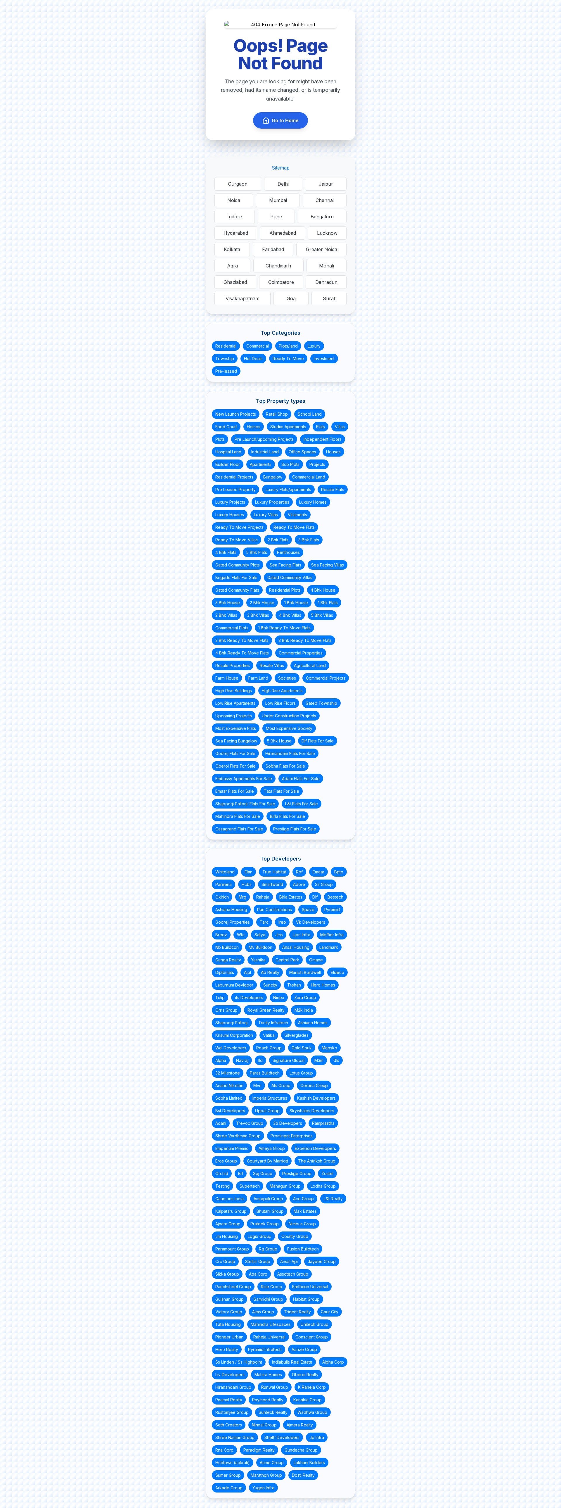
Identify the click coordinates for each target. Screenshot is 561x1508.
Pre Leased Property (235, 489)
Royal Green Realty (266, 1010)
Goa (291, 298)
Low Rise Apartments (235, 703)
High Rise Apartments (282, 690)
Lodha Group (323, 1186)
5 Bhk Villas (322, 615)
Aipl (247, 972)
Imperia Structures (269, 1098)
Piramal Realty (228, 1399)
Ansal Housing (295, 947)
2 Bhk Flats (278, 539)
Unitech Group (314, 1324)
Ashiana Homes (313, 1022)
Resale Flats (332, 489)
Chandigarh (278, 266)
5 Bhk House (279, 740)
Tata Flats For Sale (281, 791)
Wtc (241, 934)
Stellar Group (257, 1261)
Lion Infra (301, 934)
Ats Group (280, 1085)
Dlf (315, 896)
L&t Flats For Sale (301, 803)
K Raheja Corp (312, 1387)
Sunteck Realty (273, 1412)
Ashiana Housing (231, 909)
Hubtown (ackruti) (232, 1462)
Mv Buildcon (260, 947)
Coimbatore (281, 282)
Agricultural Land (310, 665)
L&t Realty (333, 1198)
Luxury (314, 345)
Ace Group (303, 1198)
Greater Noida (321, 249)
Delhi (283, 184)
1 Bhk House (296, 602)
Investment (324, 358)
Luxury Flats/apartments (288, 489)
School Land (310, 414)
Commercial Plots (231, 627)
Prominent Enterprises (292, 1135)
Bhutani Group (270, 1211)
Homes (253, 426)
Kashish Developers (316, 1098)
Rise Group (271, 1286)
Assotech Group (292, 1274)
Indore (234, 217)
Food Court (226, 426)
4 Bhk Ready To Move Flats (242, 652)
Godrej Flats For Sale (235, 753)
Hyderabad (236, 233)
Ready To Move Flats (294, 527)
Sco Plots (290, 464)
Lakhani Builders (309, 1462)
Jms (279, 934)
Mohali (326, 266)
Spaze (308, 909)
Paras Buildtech (265, 1072)
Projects (317, 464)
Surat (329, 298)
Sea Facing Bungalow (236, 740)
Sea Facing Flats (285, 564)
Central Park (287, 959)
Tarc (264, 922)
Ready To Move (288, 358)
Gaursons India (229, 1198)
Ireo (282, 922)
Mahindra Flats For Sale (237, 816)
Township (224, 358)
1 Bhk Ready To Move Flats (284, 627)
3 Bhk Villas (258, 615)
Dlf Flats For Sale (318, 740)
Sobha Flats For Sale (285, 765)
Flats (320, 426)
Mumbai (278, 200)
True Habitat (274, 871)
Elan (248, 871)
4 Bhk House (323, 590)
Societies (287, 678)
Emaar (318, 871)
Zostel (327, 1173)
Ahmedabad (282, 233)
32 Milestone (227, 1072)
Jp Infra (316, 1437)
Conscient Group (311, 1336)
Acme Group (272, 1462)
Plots (220, 439)
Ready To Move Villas (236, 539)
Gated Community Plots (237, 564)
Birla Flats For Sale (287, 816)
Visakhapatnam (242, 298)
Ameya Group (272, 1148)
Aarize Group (304, 1349)
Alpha (220, 1060)
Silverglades (297, 1035)
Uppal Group (267, 1110)
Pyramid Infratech (265, 1349)
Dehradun (326, 282)
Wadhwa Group (312, 1412)
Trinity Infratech (273, 1022)
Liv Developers (230, 1374)
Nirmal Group (264, 1424)
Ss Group (324, 884)
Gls (336, 1060)
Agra (232, 266)
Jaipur (326, 184)
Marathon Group (266, 1475)
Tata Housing (228, 1324)
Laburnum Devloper (234, 984)
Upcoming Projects (233, 715)
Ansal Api (289, 1261)
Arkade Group (229, 1487)
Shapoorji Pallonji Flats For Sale (245, 803)
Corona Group (314, 1085)
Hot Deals (253, 358)
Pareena (223, 884)
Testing (222, 1186)
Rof (299, 871)
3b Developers (287, 1123)
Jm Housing (226, 1236)
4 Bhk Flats (225, 552)
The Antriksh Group (316, 1160)
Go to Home (285, 120)
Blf (240, 1173)
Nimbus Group (302, 1223)
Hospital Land (228, 451)
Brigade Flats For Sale (236, 577)
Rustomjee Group (232, 1412)
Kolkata (232, 249)
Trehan (294, 984)
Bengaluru (322, 217)
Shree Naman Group (234, 1437)
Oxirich (222, 896)
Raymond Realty (267, 1399)
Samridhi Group (268, 1299)
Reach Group (269, 1047)
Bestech (335, 896)
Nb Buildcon (227, 947)
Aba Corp (258, 1274)
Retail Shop (277, 414)
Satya (259, 934)
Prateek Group (264, 1223)
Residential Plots (285, 590)
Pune (276, 217)
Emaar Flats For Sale (234, 791)
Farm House (226, 678)
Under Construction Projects (289, 715)
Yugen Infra (263, 1487)
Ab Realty (270, 972)
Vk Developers (310, 922)
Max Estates (305, 1211)
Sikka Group (227, 1274)
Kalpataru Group (231, 1211)
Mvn (257, 1085)
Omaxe (316, 959)
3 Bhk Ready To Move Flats (305, 640)
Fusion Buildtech (303, 1248)
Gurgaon (237, 184)
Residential (225, 345)
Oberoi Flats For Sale (235, 765)
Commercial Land (308, 476)
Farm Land (258, 678)
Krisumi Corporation (234, 1035)
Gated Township (321, 703)
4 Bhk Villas (290, 615)
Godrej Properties (232, 922)
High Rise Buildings (233, 690)
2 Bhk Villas (226, 615)
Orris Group (226, 1010)
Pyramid (332, 909)
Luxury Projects (230, 502)
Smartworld (272, 884)
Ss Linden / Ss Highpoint (238, 1362)
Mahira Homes (268, 1374)
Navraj (242, 1060)
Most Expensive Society (289, 728)
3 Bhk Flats (308, 539)
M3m (318, 1060)
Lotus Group (301, 1072)
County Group (294, 1236)
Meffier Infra (332, 934)
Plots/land (288, 345)
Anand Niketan (229, 1085)
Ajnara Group (227, 1223)
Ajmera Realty (300, 1424)
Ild (260, 1060)
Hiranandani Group (233, 1387)
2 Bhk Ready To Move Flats (242, 640)
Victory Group (228, 1311)
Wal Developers (230, 1047)
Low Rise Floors (280, 703)
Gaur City (329, 1311)
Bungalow (272, 476)
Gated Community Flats (237, 590)
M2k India (304, 1010)
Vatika (269, 1035)
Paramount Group (232, 1248)
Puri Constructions (274, 909)
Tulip (220, 997)
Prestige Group (296, 1173)
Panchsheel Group (233, 1286)
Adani (220, 1123)
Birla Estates (290, 896)
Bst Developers (230, 1110)
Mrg (242, 896)
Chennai (325, 200)
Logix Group (259, 1236)
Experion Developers (315, 1148)
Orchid (221, 1173)
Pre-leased (226, 371)
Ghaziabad (235, 282)
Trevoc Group (249, 1123)
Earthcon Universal (310, 1286)
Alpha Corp (333, 1362)
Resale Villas (272, 665)
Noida (233, 200)
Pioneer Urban (229, 1336)
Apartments (260, 464)
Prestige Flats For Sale (294, 828)
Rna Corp (224, 1449)
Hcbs (247, 884)
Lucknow (327, 233)
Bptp (338, 871)
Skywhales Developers (312, 1110)
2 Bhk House (262, 602)
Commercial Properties (301, 652)
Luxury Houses (229, 514)
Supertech (250, 1186)
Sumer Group (228, 1475)
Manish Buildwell (305, 972)
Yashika (258, 959)
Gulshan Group (229, 1299)
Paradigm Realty (259, 1449)
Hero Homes (323, 984)
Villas (340, 426)
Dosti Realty (303, 1475)
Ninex (278, 997)
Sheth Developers (281, 1437)
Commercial (257, 345)
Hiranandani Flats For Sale (290, 753)
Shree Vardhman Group (238, 1135)
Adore (299, 884)
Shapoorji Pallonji (231, 1022)
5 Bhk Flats (256, 552)
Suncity (270, 984)
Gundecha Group (301, 1449)
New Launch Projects (235, 414)
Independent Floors (323, 439)
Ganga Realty (228, 959)
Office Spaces (302, 451)
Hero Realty (226, 1349)
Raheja (262, 896)
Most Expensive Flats (235, 728)
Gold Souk (302, 1047)
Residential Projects (234, 476)
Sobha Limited (229, 1098)
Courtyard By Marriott (267, 1160)
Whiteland (225, 871)
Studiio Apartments (288, 426)
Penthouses (288, 552)
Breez (221, 934)
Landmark (328, 947)
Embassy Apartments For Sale (243, 778)
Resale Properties (232, 665)
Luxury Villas (266, 514)
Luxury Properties (272, 502)
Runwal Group (274, 1387)
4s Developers (249, 997)
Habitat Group (306, 1299)
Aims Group (263, 1311)
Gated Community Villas (289, 577)
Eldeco (337, 972)
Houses (333, 451)
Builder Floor (227, 464)
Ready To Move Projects (239, 527)
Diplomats (224, 972)
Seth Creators (228, 1424)
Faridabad (273, 249)
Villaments (297, 514)
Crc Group (225, 1261)
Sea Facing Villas (327, 564)
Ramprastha (323, 1123)
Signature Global (288, 1060)
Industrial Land (265, 451)
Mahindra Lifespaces (271, 1324)
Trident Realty (297, 1311)
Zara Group (305, 997)
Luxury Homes (313, 502)
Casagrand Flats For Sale (239, 828)
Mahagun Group (285, 1186)
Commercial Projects (325, 678)
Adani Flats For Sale (301, 778)
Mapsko (329, 1047)
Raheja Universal (269, 1336)
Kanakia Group (307, 1399)
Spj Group (262, 1173)
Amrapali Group (268, 1198)
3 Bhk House (227, 602)
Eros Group (226, 1160)
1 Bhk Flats (328, 602)
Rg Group (268, 1248)
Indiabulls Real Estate (292, 1362)
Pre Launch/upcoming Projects (264, 439)
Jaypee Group (322, 1261)
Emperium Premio (232, 1148)
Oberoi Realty (305, 1374)
